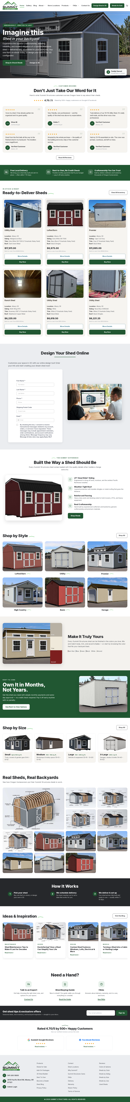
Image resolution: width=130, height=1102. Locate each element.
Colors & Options (105, 1067)
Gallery (29, 5)
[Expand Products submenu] (70, 5)
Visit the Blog (120, 916)
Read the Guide (65, 999)
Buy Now (22, 262)
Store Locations (54, 5)
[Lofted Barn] (65, 214)
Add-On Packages (43, 1070)
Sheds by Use (104, 1081)
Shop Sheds (75, 516)
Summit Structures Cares (76, 1074)
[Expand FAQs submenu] (78, 5)
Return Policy (72, 1088)
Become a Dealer (43, 1081)
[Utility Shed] (22, 214)
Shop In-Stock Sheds (13, 63)
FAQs (75, 5)
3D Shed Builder (42, 1074)
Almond (99, 651)
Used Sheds (103, 1084)
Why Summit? (72, 1070)
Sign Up (122, 1013)
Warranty (71, 1084)
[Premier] (107, 214)
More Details (23, 256)
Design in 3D (35, 63)
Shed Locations (73, 1067)
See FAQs (101, 999)
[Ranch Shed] (22, 284)
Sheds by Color (104, 1070)
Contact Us (85, 5)
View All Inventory (118, 192)
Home (22, 5)
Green (82, 651)
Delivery (71, 1081)
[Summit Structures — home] (10, 5)
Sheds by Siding (104, 1074)
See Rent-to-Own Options (16, 707)
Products (65, 5)
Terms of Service (74, 1091)
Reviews (102, 1063)
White (93, 651)
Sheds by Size (104, 1077)
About (41, 5)
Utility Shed (10, 230)
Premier (92, 230)
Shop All (122, 535)
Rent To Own (41, 1077)
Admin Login (12, 1087)
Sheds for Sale (117, 5)
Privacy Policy (41, 1088)
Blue (77, 651)
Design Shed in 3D (100, 5)
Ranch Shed (10, 300)
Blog (35, 5)
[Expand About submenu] (45, 5)
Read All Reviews (65, 157)
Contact (70, 1063)
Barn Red (71, 651)
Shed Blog (40, 1084)
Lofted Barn (52, 230)
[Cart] (127, 5)
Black (88, 651)
